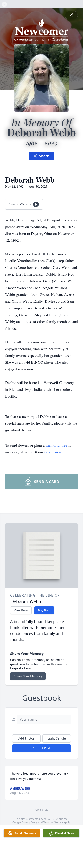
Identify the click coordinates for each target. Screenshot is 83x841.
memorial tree (56, 445)
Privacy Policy (29, 822)
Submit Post (41, 748)
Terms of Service (53, 822)
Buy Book (44, 610)
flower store (53, 451)
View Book (21, 610)
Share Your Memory (28, 676)
